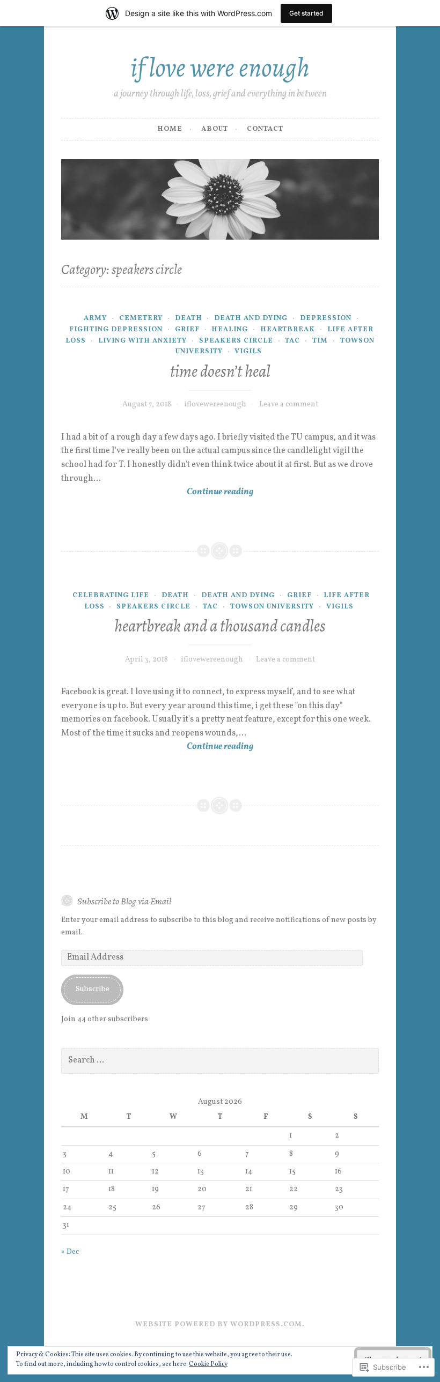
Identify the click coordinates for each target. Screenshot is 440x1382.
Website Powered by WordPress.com (218, 1324)
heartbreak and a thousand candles (220, 625)
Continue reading (157, 493)
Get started (306, 13)
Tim (320, 341)
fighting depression (116, 330)
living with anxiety (142, 341)
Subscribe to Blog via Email (124, 901)
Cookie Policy (208, 1364)
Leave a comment (288, 404)
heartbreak (287, 330)
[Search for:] (220, 1061)
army (95, 318)
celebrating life (110, 595)
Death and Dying (251, 318)
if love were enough (220, 67)
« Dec (70, 1252)
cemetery (141, 318)
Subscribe (92, 989)
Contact (265, 129)
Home (169, 129)
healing (229, 330)
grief (187, 330)
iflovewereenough (215, 404)
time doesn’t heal (220, 371)
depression (325, 318)
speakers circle (236, 341)
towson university (272, 607)
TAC (292, 341)
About (214, 129)
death (188, 318)
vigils (248, 351)
